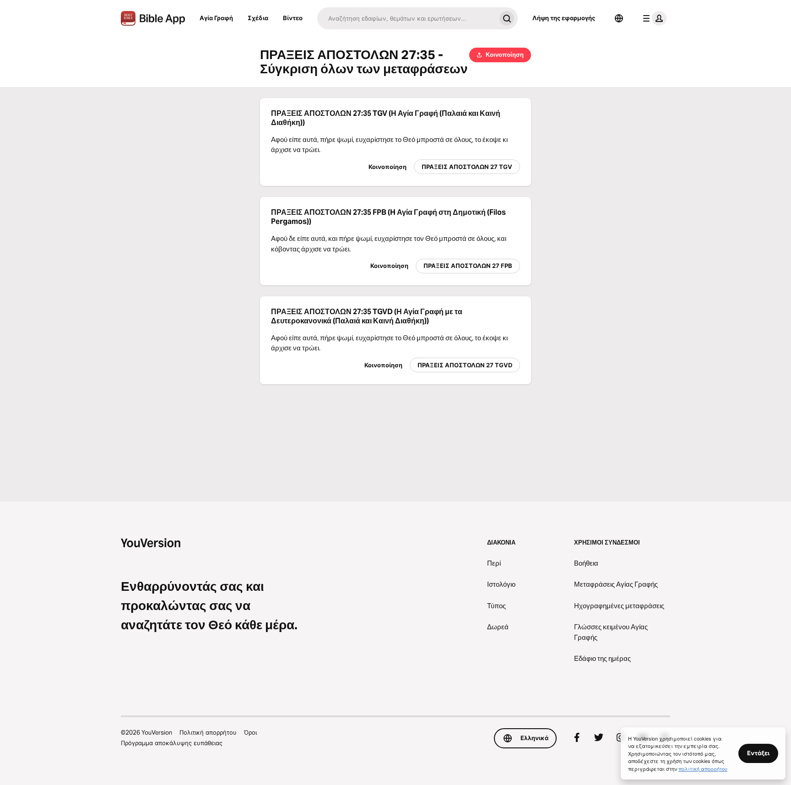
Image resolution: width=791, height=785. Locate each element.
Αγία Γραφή (216, 18)
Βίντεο (293, 18)
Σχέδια (258, 18)
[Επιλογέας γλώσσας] (619, 18)
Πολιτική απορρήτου (208, 732)
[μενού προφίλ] (652, 18)
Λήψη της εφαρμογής (563, 18)
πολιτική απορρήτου (702, 768)
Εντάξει (758, 753)
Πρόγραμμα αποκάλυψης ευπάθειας (171, 743)
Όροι (250, 732)
